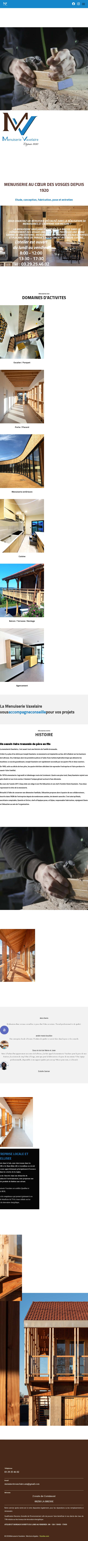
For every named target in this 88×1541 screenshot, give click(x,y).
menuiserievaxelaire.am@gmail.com (21, 1484)
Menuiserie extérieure (22, 491)
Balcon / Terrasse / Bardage (22, 621)
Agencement (22, 685)
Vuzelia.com (44, 1536)
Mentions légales (32, 1536)
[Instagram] (78, 4)
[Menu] (83, 4)
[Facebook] (73, 4)
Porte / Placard (22, 427)
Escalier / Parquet (22, 362)
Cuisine (22, 556)
